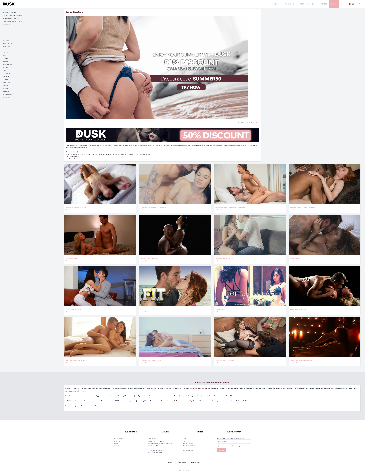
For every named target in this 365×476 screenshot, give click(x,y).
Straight (6, 91)
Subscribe (221, 450)
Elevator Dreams (295, 258)
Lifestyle (117, 441)
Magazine (323, 4)
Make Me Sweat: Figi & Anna (149, 258)
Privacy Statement (188, 445)
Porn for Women (307, 4)
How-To (5, 52)
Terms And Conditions (190, 448)
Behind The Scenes (9, 34)
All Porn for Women (9, 12)
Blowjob (6, 40)
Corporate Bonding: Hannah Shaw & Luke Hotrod (230, 207)
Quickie (5, 79)
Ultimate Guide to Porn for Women (160, 443)
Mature (5, 67)
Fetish (5, 49)
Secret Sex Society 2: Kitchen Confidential (302, 207)
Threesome (6, 98)
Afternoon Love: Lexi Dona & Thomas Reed (153, 207)
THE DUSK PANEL (153, 445)
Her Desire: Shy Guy (72, 258)
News (116, 443)
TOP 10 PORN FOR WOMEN (156, 450)
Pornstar (6, 76)
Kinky (5, 55)
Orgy (4, 70)
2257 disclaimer (187, 450)
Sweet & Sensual (8, 95)
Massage (5, 61)
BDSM (4, 31)
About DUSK (152, 439)
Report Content (188, 443)
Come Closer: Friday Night (73, 309)
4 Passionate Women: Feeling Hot (76, 207)
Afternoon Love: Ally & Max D (224, 258)
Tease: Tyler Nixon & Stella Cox (224, 360)
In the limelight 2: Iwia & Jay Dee (75, 360)
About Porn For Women (156, 441)
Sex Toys (5, 85)
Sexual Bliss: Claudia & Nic (298, 309)
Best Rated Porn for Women (12, 18)
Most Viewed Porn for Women (13, 22)
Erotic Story (118, 439)
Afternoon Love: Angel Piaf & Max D (151, 360)
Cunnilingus (7, 46)
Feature (72, 156)
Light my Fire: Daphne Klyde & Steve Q (301, 360)
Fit (141, 309)
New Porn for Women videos (12, 15)
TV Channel (289, 4)
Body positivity (8, 43)
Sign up (334, 4)
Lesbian (5, 58)
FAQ (183, 441)
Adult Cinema (7, 25)
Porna (77, 156)
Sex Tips (116, 445)
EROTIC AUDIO (152, 448)
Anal (4, 28)
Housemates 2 (219, 309)
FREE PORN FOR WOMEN (155, 452)
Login (342, 4)
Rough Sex (6, 82)
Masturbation (7, 64)
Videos (276, 4)
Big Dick (5, 37)
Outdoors (6, 73)
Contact (185, 439)
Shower (5, 88)
